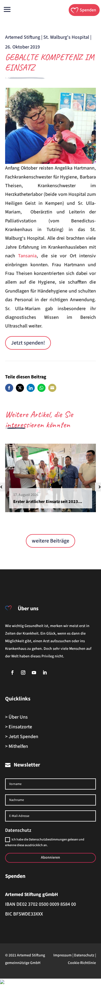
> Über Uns (16, 717)
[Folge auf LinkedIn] (44, 672)
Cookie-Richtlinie (82, 963)
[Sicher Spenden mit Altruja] (2, 982)
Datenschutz (84, 955)
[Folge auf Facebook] (12, 672)
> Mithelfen (16, 746)
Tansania (27, 255)
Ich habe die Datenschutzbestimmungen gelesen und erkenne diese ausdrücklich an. (44, 842)
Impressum (62, 955)
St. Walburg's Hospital (66, 37)
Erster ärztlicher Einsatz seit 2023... (47, 502)
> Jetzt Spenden (21, 736)
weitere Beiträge (50, 541)
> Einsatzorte (18, 726)
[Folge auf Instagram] (23, 672)
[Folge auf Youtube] (34, 672)
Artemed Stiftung (22, 37)
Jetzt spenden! (28, 343)
